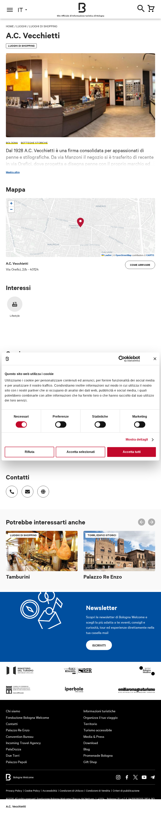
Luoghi (21, 26)
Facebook (126, 777)
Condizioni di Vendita (98, 790)
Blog (86, 749)
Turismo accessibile (97, 730)
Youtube (144, 777)
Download (90, 742)
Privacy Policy (14, 790)
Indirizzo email (27, 491)
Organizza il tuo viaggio (100, 717)
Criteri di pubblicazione (126, 790)
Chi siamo (13, 711)
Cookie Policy (32, 790)
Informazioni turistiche (99, 711)
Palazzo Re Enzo (17, 730)
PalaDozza (13, 749)
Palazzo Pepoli (16, 761)
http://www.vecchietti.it (43, 491)
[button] (80, 223)
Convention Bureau (19, 736)
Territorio (90, 723)
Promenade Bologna (98, 755)
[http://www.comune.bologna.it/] (74, 693)
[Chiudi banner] (155, 358)
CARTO (150, 255)
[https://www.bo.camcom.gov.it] (18, 693)
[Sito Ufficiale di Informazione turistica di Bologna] (82, 8)
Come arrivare (140, 265)
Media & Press (93, 736)
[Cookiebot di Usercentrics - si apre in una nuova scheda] (123, 359)
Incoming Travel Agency (23, 742)
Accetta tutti (132, 452)
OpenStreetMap (123, 255)
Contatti (12, 723)
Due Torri (12, 755)
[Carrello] (151, 8)
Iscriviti (99, 645)
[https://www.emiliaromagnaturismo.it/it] (136, 693)
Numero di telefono (12, 491)
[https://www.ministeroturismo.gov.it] (20, 674)
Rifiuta (29, 452)
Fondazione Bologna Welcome (27, 717)
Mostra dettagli (137, 439)
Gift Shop (90, 761)
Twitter (135, 777)
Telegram (152, 777)
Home (10, 26)
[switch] (60, 424)
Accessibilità (49, 790)
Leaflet (108, 255)
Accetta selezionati (81, 452)
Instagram (118, 777)
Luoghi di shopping (43, 26)
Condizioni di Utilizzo (71, 790)
